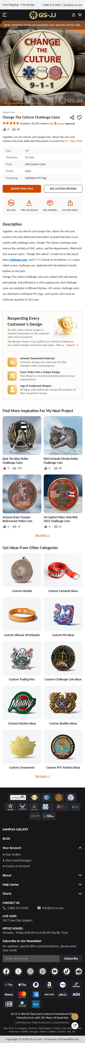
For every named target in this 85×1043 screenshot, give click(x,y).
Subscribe (71, 958)
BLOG (6, 839)
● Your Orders (12, 854)
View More (75, 141)
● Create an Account (16, 866)
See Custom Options (63, 188)
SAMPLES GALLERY (15, 829)
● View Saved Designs (17, 860)
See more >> (42, 535)
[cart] (79, 15)
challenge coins (18, 259)
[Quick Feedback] (74, 1025)
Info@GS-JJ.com (53, 908)
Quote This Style (22, 188)
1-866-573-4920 (17, 908)
